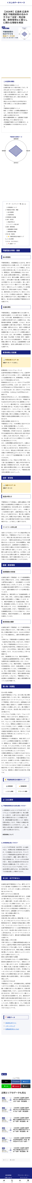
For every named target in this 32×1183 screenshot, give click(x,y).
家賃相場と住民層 (11, 217)
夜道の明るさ (11, 222)
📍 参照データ (12, 244)
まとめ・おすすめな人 (12, 241)
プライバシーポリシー (24, 1175)
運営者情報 (8, 1175)
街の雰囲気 (11, 212)
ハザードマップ (10, 1026)
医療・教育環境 (10, 227)
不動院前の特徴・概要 (12, 210)
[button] (25, 1086)
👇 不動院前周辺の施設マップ (16, 236)
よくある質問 (9, 239)
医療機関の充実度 (12, 229)
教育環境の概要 (12, 231)
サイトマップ (23, 1177)
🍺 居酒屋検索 (23, 786)
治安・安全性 (9, 219)
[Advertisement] (16, 59)
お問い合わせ (8, 1177)
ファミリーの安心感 (13, 224)
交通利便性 (11, 214)
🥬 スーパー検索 (22, 791)
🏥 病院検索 (9, 786)
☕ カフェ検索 (9, 791)
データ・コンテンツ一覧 (13, 204)
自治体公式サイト (10, 1023)
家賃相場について (12, 207)
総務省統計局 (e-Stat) (12, 1029)
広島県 (4, 1074)
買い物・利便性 (10, 234)
